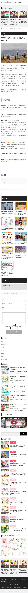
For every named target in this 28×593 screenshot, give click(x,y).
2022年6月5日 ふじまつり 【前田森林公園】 (21, 256)
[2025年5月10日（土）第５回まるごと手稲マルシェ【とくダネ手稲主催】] (5, 501)
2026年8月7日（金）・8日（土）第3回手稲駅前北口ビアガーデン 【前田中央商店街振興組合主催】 (14, 22)
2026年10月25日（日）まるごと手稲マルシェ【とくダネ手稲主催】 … (18, 484)
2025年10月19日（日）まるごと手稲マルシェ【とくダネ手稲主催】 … (18, 512)
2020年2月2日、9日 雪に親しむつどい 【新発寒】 (21, 243)
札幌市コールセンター (12, 142)
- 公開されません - (7, 303)
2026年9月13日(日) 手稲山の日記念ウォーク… (18, 396)
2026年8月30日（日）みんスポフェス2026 (18, 377)
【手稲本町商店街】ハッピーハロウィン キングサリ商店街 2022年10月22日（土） (21, 213)
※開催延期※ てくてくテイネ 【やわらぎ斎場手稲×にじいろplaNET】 (7, 257)
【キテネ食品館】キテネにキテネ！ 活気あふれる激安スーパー (18, 455)
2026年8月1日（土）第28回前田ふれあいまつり (23, 21)
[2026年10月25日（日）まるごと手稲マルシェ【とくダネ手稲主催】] (5, 482)
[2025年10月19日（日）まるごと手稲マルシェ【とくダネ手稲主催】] (5, 510)
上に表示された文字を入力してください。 (14, 326)
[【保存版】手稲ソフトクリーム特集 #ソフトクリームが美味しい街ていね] (5, 473)
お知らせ (3, 344)
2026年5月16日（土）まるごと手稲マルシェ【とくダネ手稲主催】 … (18, 493)
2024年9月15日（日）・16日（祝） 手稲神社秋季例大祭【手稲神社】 (18, 464)
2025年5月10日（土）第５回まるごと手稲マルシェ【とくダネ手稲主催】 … (18, 502)
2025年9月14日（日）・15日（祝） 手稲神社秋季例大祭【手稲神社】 (18, 446)
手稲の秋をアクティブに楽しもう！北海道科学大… (18, 400)
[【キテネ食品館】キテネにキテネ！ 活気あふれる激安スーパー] (5, 454)
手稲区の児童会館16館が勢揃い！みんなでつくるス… (18, 381)
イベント (5, 16)
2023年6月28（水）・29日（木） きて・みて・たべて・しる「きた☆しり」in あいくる (20, 190)
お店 (2, 341)
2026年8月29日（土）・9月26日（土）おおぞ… (17, 368)
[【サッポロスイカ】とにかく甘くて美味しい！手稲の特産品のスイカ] (5, 529)
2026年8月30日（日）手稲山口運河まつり (18, 386)
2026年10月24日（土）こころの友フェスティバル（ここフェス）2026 (5, 22)
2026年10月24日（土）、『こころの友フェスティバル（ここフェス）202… (18, 409)
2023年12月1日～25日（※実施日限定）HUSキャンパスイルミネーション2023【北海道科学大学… (7, 273)
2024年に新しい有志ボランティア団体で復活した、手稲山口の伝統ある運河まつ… (18, 391)
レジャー (3, 353)
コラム (2, 350)
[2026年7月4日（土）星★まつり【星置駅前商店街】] (5, 519)
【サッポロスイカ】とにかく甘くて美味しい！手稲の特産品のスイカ (18, 529)
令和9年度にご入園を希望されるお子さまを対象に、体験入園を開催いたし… (18, 372)
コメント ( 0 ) (5, 288)
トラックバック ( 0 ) (6, 285)
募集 (2, 356)
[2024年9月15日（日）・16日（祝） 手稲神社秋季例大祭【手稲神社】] (5, 464)
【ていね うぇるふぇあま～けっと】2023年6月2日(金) (7, 243)
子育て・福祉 (4, 359)
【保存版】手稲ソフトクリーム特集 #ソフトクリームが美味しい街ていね (18, 474)
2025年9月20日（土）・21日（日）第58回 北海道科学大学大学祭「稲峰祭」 (7, 228)
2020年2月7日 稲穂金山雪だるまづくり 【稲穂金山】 (7, 212)
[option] (4, 18)
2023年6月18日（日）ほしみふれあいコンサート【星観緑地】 (7, 190)
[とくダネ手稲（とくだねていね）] (11, 2)
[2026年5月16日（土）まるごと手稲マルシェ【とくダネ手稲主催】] (5, 492)
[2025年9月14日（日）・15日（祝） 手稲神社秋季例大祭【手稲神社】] (5, 445)
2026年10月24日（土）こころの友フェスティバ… (18, 405)
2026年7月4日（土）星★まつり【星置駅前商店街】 (18, 520)
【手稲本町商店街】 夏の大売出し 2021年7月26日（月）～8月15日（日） (21, 228)
